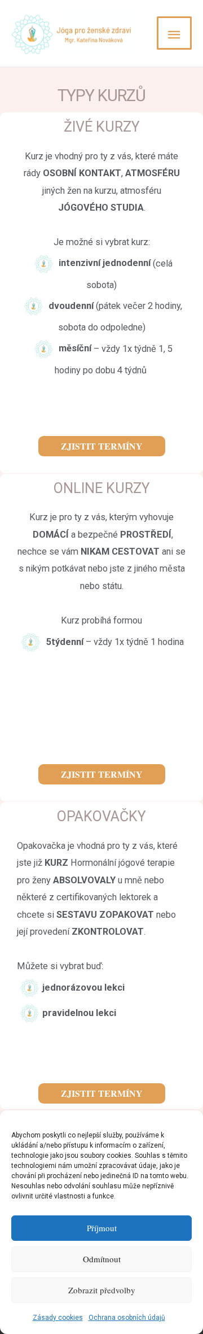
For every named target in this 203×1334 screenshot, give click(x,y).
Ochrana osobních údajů (127, 1318)
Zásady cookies (58, 1318)
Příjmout (102, 1227)
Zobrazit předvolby (101, 1290)
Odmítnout (102, 1259)
